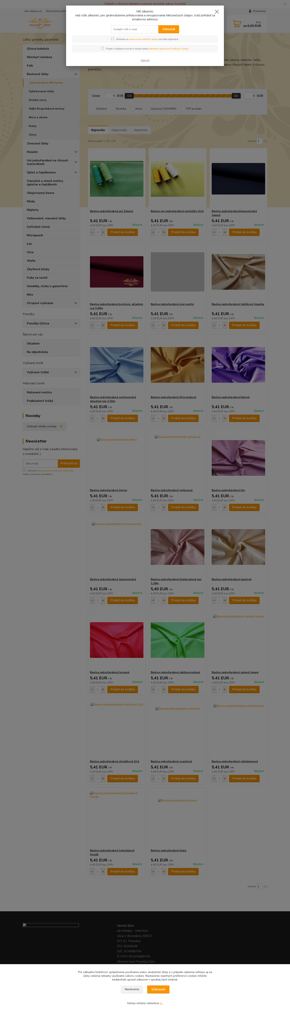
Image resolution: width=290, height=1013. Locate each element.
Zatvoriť (145, 60)
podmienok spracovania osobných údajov (168, 48)
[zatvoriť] (217, 11)
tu (161, 1003)
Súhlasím (158, 989)
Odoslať (169, 29)
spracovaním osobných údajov (143, 39)
